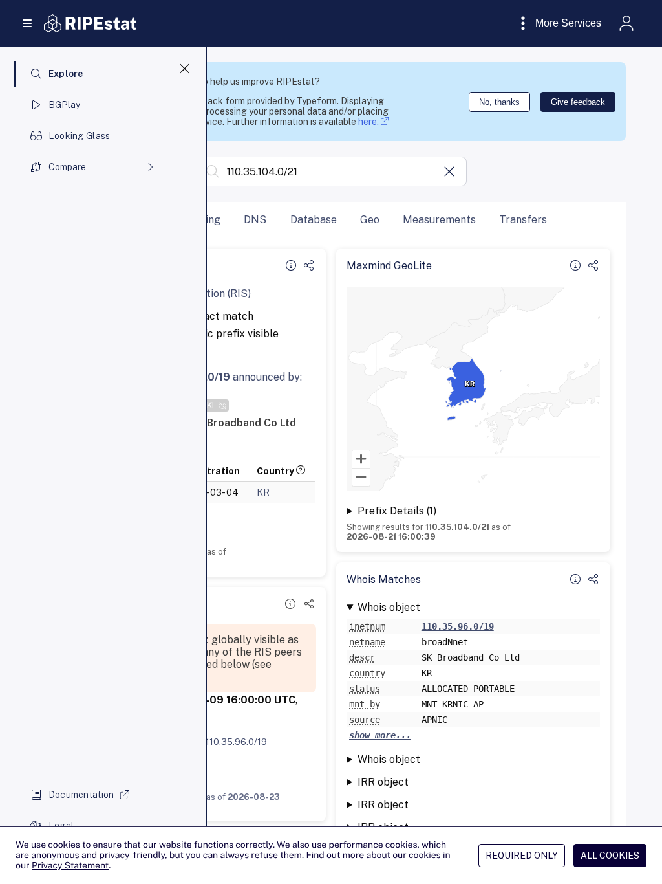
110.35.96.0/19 (236, 741)
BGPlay (64, 105)
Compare (67, 167)
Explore (65, 74)
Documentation (81, 795)
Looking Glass (79, 136)
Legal (61, 826)
